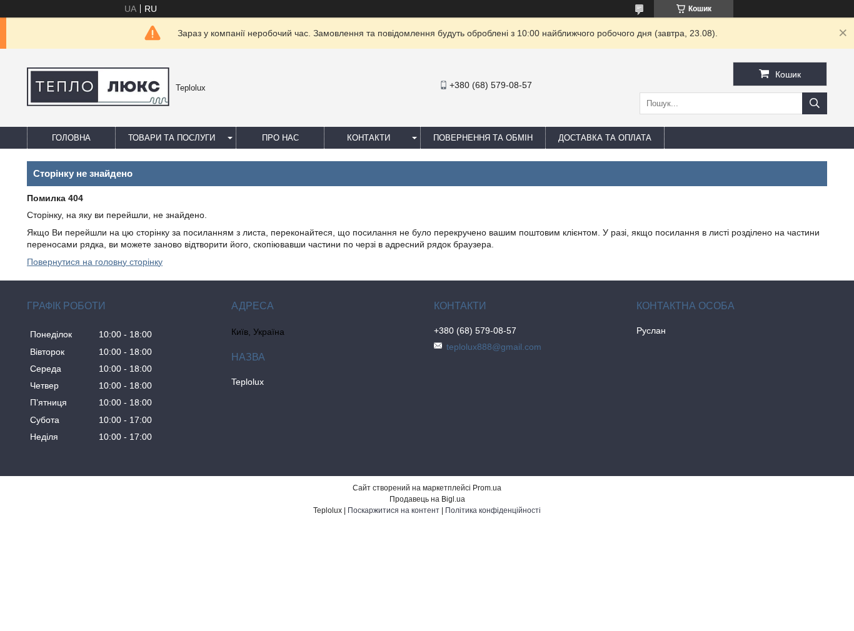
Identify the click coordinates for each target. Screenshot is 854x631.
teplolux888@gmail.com (493, 347)
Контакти (368, 137)
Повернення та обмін (483, 137)
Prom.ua (487, 488)
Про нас (280, 137)
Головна (71, 137)
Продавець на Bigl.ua (427, 499)
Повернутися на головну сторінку (95, 262)
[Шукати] (814, 103)
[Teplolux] (98, 103)
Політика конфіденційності (493, 510)
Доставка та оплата (604, 137)
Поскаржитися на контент (394, 510)
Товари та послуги (171, 137)
